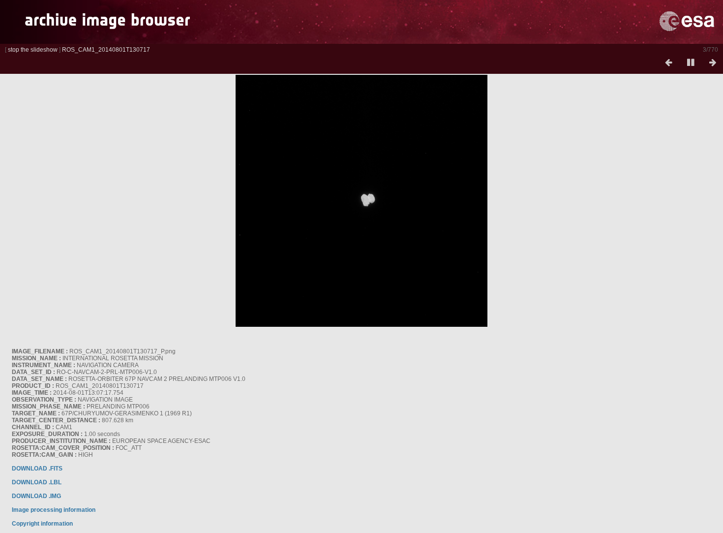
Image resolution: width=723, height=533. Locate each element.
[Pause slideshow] (690, 63)
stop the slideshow (33, 49)
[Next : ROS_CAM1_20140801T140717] (712, 63)
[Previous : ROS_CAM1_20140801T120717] (668, 63)
